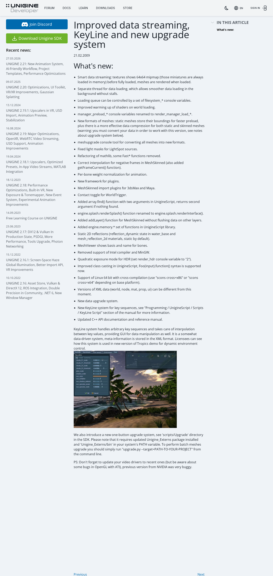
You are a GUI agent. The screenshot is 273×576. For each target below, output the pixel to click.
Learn (83, 8)
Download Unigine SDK (40, 38)
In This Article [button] (233, 22)
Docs (67, 8)
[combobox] (239, 8)
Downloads (105, 8)
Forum (49, 8)
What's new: (225, 30)
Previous (80, 574)
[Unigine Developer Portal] (22, 8)
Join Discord (41, 24)
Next (201, 574)
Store (127, 8)
